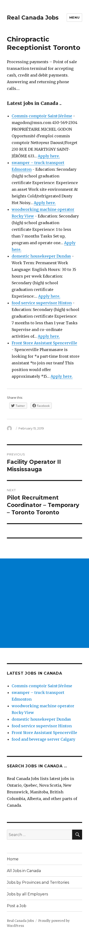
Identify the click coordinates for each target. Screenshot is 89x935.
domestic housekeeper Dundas (41, 256)
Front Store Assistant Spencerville (44, 343)
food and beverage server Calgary (43, 739)
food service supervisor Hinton (42, 302)
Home (13, 859)
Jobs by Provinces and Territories (38, 882)
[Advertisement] (44, 603)
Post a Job (16, 906)
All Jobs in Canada (24, 870)
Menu (74, 17)
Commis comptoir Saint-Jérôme (42, 116)
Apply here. (49, 156)
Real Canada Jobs (33, 17)
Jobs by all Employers (27, 894)
